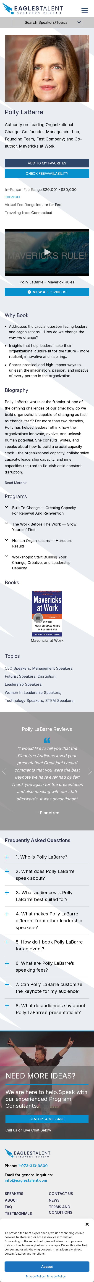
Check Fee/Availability (47, 173)
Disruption (47, 676)
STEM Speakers (60, 700)
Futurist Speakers (21, 676)
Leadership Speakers (23, 684)
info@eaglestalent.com (26, 1180)
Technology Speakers (24, 700)
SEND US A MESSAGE (47, 1119)
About (11, 1200)
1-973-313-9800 (33, 1165)
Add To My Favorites (47, 163)
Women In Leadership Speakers (33, 692)
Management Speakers (52, 668)
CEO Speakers (18, 668)
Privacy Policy (35, 1276)
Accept (47, 1266)
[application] (47, 252)
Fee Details (12, 196)
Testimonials (18, 1213)
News (54, 1200)
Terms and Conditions (60, 1210)
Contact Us (61, 1193)
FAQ (8, 1207)
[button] (87, 1224)
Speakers (14, 1193)
